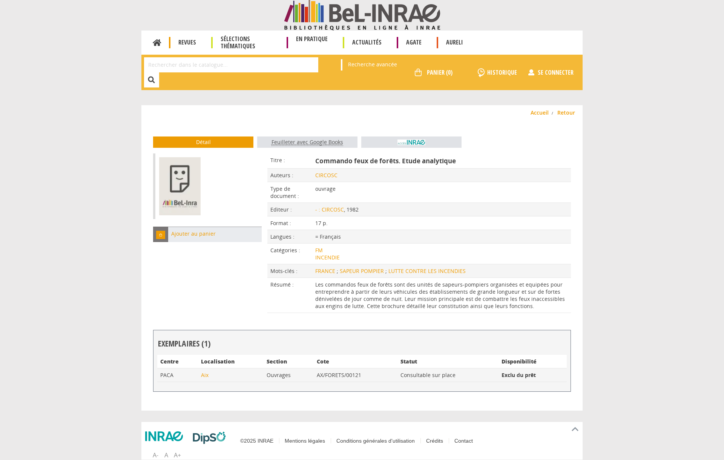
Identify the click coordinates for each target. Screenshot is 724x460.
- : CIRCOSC (329, 209)
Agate (414, 42)
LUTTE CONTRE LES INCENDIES (427, 270)
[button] (160, 234)
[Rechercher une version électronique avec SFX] (411, 142)
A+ (177, 455)
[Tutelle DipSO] (211, 437)
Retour (566, 112)
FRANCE (326, 270)
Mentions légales (305, 441)
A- (155, 455)
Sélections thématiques (238, 42)
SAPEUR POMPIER (362, 270)
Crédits (434, 441)
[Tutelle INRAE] (166, 436)
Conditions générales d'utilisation (375, 441)
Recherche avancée (372, 64)
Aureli (454, 42)
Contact (463, 441)
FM (319, 250)
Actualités (367, 42)
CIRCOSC (326, 175)
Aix (205, 375)
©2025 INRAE (256, 441)
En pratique (312, 39)
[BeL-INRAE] (362, 14)
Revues (187, 42)
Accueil (157, 42)
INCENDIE (327, 257)
